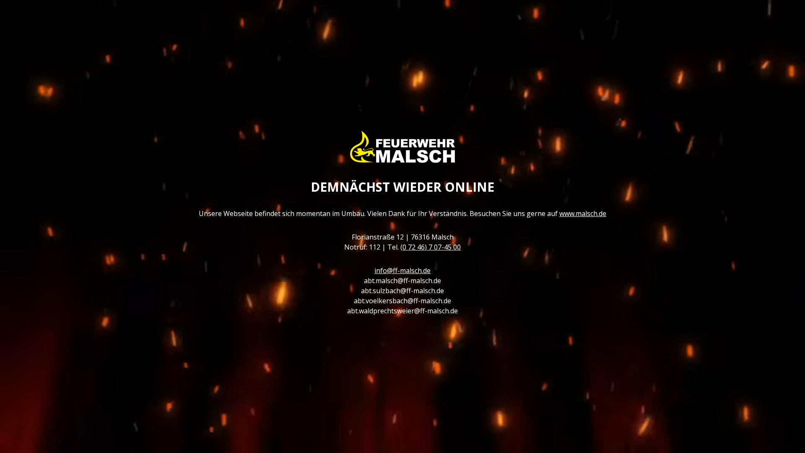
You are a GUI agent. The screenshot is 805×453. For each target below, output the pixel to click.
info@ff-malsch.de (402, 270)
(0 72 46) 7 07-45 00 (430, 247)
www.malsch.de (582, 213)
